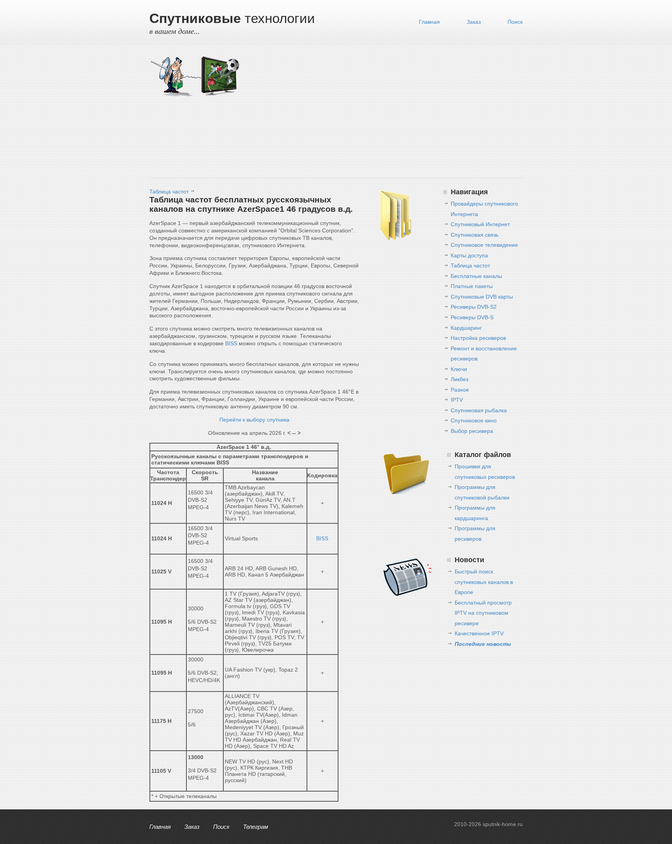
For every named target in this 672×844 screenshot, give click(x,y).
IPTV (457, 400)
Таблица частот (169, 191)
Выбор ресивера (472, 431)
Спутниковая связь (475, 235)
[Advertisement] (383, 113)
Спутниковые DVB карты (482, 297)
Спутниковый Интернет (480, 224)
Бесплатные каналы (476, 276)
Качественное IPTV (479, 633)
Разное (460, 390)
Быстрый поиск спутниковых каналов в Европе (484, 581)
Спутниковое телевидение (484, 245)
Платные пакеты (472, 286)
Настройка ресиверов (478, 338)
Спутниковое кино (474, 420)
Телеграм (255, 826)
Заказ (474, 22)
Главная (429, 22)
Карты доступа (469, 255)
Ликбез (459, 379)
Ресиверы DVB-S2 (474, 307)
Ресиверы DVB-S (472, 317)
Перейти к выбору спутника (254, 420)
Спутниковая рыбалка (479, 410)
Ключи (459, 369)
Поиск (515, 22)
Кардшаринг (466, 328)
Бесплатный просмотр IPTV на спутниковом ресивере (483, 613)
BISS (231, 343)
